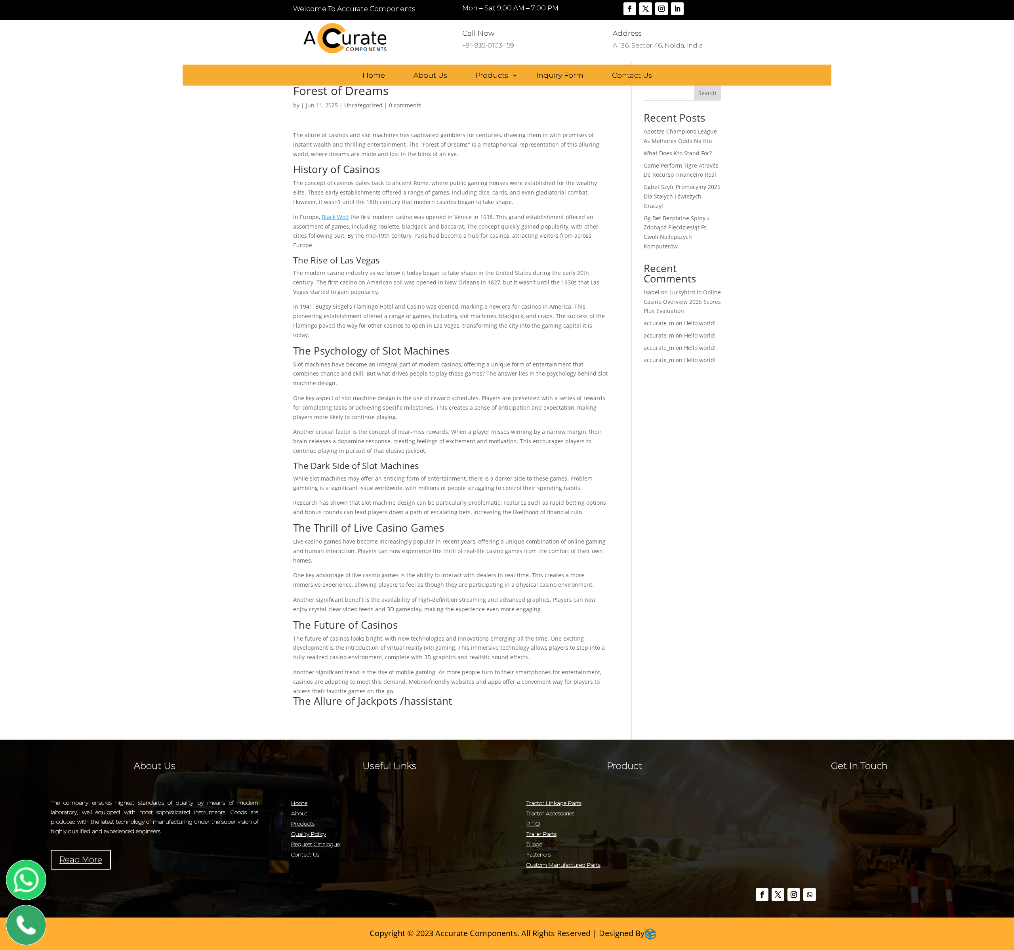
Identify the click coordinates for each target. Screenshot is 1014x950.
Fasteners (538, 854)
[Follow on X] (645, 8)
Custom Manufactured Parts (563, 864)
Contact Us (632, 76)
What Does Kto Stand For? (678, 153)
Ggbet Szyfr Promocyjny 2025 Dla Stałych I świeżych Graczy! (682, 196)
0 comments (405, 105)
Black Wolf (335, 217)
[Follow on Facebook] (629, 8)
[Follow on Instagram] (661, 8)
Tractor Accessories (550, 813)
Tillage (534, 844)
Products (491, 76)
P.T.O (533, 823)
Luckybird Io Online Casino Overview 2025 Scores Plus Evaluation (682, 301)
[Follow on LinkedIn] (677, 8)
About (299, 813)
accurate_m (659, 323)
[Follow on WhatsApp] (809, 894)
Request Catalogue (315, 844)
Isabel (651, 292)
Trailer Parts (541, 833)
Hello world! (700, 323)
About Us (430, 76)
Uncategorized (363, 105)
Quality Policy (308, 833)
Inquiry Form (559, 76)
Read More (80, 859)
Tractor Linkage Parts (553, 803)
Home (373, 76)
